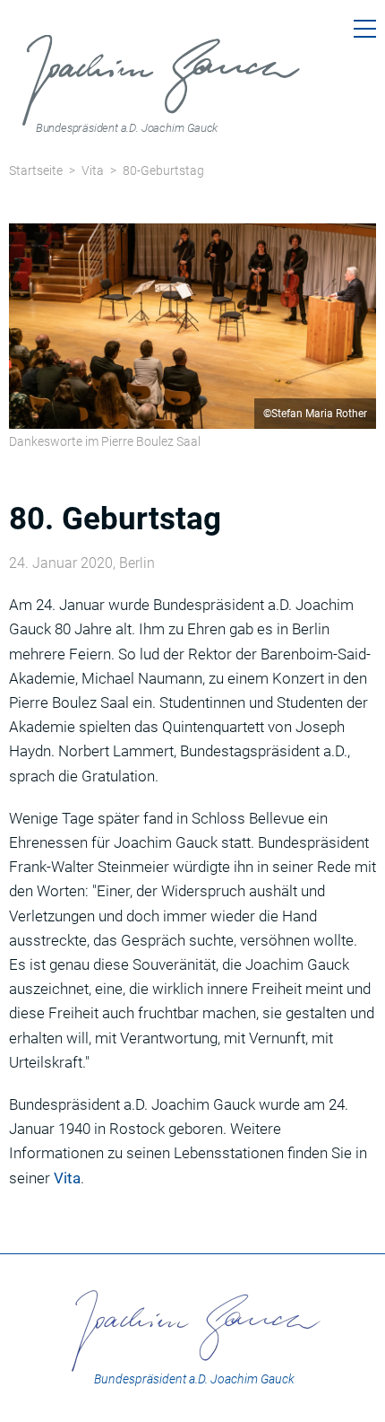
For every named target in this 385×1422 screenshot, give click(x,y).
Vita (92, 170)
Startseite (36, 170)
